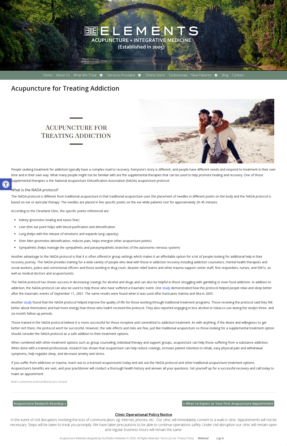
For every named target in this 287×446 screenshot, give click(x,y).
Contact (238, 75)
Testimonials (178, 75)
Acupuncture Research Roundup (40, 403)
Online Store (155, 75)
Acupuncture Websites (73, 438)
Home (47, 75)
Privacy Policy (185, 438)
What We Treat (85, 75)
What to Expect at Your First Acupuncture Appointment (228, 403)
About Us (63, 75)
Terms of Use (168, 438)
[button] (6, 184)
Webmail (203, 438)
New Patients (201, 75)
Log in (220, 438)
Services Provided (121, 75)
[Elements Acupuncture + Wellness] (143, 35)
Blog (225, 75)
